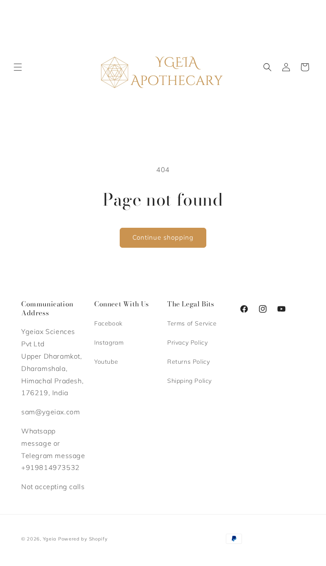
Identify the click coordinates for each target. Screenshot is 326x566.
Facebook (108, 323)
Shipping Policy (189, 381)
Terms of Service (192, 323)
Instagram (109, 342)
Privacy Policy (187, 342)
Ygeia (50, 539)
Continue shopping (163, 237)
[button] (17, 67)
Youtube (106, 361)
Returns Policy (188, 361)
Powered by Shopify (83, 539)
